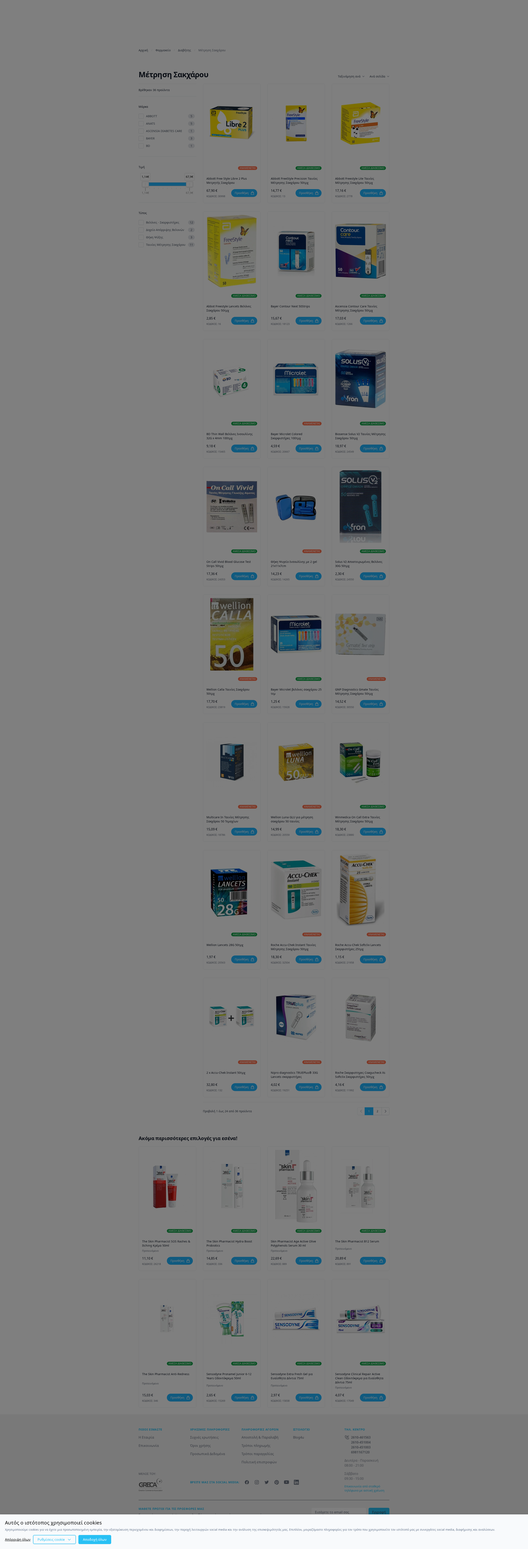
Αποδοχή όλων (95, 1539)
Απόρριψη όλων (18, 1539)
